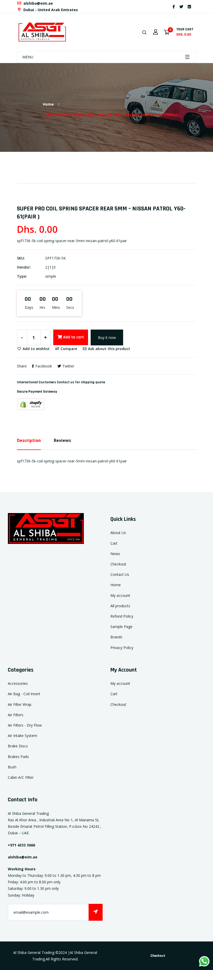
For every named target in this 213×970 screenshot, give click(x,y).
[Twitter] (181, 6)
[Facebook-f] (173, 6)
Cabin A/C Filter (21, 777)
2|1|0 (50, 267)
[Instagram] (195, 6)
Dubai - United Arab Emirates (50, 9)
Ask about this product (108, 348)
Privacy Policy (121, 647)
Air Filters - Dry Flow (25, 725)
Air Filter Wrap (19, 704)
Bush (12, 766)
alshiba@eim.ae (37, 3)
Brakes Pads (18, 756)
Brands (116, 636)
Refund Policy (121, 616)
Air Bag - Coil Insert (24, 693)
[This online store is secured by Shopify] (31, 403)
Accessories (18, 683)
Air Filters (15, 714)
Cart (113, 543)
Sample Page (121, 626)
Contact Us (119, 574)
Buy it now (107, 337)
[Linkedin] (189, 6)
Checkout (118, 564)
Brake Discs (18, 745)
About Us (118, 532)
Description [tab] (29, 440)
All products (120, 605)
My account (120, 595)
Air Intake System (22, 735)
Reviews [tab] (62, 440)
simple (50, 276)
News (115, 553)
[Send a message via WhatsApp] (204, 961)
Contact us (65, 382)
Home (48, 104)
